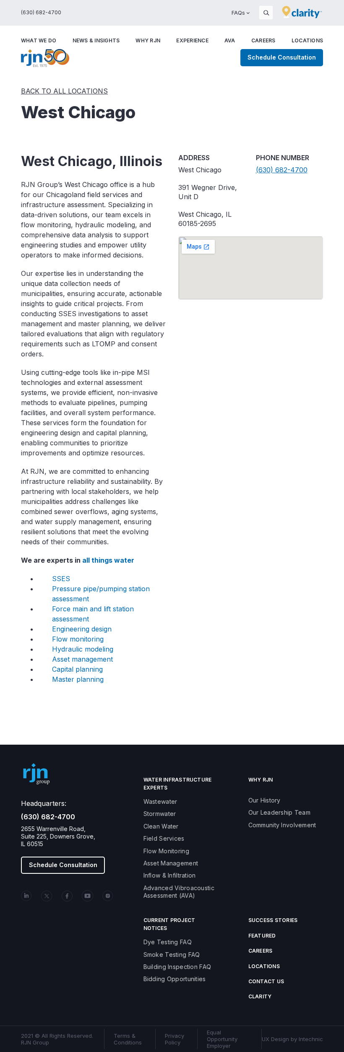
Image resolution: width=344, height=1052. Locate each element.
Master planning (78, 679)
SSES (61, 578)
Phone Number (282, 157)
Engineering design (82, 629)
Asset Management (170, 863)
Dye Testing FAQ (167, 942)
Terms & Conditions (128, 1039)
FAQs (238, 12)
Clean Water (161, 826)
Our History (264, 800)
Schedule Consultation (282, 57)
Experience (192, 40)
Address (194, 157)
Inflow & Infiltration (169, 875)
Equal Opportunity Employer (222, 1039)
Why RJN (148, 40)
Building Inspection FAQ (177, 966)
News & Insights (96, 40)
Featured (262, 936)
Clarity (260, 996)
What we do (38, 40)
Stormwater (159, 813)
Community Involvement (282, 825)
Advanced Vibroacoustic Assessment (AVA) (178, 891)
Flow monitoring (78, 639)
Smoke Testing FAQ (171, 954)
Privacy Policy (174, 1039)
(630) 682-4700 (41, 12)
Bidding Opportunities (174, 978)
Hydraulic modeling (82, 649)
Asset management (82, 659)
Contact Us (266, 981)
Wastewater (160, 801)
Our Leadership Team (279, 812)
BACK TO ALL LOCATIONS (64, 91)
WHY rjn (260, 780)
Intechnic (311, 1039)
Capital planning (77, 669)
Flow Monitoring (166, 851)
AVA (229, 40)
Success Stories (273, 920)
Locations (307, 40)
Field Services (164, 838)
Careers (263, 40)
